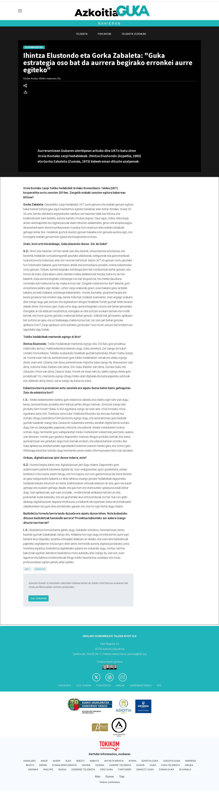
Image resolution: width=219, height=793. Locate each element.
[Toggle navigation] (20, 11)
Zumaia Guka (166, 769)
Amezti (80, 761)
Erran (43, 765)
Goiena (99, 765)
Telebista (82, 34)
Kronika (33, 769)
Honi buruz (64, 685)
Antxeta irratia (113, 761)
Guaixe (140, 765)
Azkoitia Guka (171, 761)
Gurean (109, 776)
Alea (68, 761)
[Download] (26, 92)
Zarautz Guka (145, 769)
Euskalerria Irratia (64, 765)
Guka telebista (170, 765)
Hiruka (189, 765)
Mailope (48, 769)
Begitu (30, 765)
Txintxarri (124, 769)
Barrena (190, 761)
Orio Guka (106, 769)
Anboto (94, 761)
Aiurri (56, 761)
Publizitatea (103, 685)
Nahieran (109, 23)
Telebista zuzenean (134, 34)
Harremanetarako (141, 685)
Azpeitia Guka (149, 761)
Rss (159, 685)
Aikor (44, 761)
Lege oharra (83, 685)
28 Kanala (185, 769)
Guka (153, 765)
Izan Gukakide (38, 598)
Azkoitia (40, 569)
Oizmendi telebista (83, 769)
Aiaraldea (29, 761)
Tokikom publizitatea (109, 782)
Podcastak (104, 34)
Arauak (120, 685)
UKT (27, 569)
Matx (97, 776)
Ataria (132, 761)
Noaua (62, 769)
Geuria (86, 765)
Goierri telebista (120, 765)
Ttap (121, 776)
